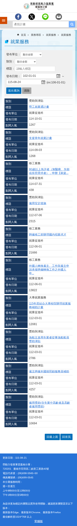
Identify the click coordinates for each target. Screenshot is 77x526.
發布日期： (13, 76)
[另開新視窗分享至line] (45, 17)
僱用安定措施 (37, 203)
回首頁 (66, 436)
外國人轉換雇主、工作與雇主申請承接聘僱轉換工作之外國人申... (49, 269)
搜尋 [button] (72, 24)
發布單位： (13, 54)
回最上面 (52, 436)
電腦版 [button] (38, 521)
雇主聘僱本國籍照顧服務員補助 (49, 371)
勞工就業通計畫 (39, 106)
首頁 (23, 34)
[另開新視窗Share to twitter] (31, 17)
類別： (10, 61)
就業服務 (51, 34)
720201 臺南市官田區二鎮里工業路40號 (26, 468)
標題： (10, 68)
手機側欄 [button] (2, 18)
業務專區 (36, 34)
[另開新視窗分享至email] (59, 17)
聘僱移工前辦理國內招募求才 (47, 234)
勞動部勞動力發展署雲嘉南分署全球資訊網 (38, 6)
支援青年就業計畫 (40, 138)
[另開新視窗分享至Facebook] (18, 17)
